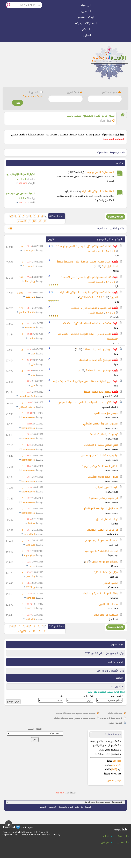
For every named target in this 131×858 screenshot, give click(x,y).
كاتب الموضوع (104, 239)
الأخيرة (22, 221)
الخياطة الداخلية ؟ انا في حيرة (101, 551)
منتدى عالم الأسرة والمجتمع (99, 115)
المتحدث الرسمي (110, 396)
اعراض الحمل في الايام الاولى (101, 540)
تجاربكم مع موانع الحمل (105, 561)
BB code (116, 761)
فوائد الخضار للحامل (107, 519)
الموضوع (118, 239)
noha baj (114, 598)
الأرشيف (52, 807)
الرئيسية (86, 5)
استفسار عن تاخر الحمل (105, 614)
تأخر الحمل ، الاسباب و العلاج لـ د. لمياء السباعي (84, 402)
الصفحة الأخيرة (95, 251)
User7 (116, 271)
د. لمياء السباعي (110, 407)
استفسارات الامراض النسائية (98, 191)
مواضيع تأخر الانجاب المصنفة (95, 360)
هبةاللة (22, 198)
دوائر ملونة (113, 555)
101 (35, 221)
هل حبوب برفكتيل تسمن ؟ (103, 498)
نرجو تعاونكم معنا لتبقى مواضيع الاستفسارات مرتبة (82, 381)
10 (11, 216)
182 (21, 277)
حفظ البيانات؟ (32, 92)
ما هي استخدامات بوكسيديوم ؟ (100, 466)
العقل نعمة (29, 534)
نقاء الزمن (113, 619)
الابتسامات (116, 765)
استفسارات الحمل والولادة (99, 172)
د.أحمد (116, 343)
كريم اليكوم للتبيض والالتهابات (101, 444)
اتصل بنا (86, 35)
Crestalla (114, 317)
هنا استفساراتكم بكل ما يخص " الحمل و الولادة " (83, 246)
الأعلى (43, 807)
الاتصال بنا (86, 807)
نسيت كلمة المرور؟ (32, 96)
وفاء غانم (30, 297)
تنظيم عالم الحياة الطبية (97, 391)
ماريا (117, 255)
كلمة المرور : (73, 92)
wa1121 (31, 608)
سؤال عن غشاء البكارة (106, 572)
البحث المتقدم (86, 17)
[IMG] (114, 769)
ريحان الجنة (30, 281)
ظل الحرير (113, 577)
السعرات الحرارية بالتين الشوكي (100, 423)
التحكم (86, 29)
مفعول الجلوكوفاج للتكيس (103, 476)
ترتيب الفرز (88, 696)
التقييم (51, 239)
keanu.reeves (111, 417)
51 (40, 221)
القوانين (106, 842)
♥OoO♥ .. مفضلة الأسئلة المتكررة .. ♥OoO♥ (86, 323)
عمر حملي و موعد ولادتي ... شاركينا (91, 307)
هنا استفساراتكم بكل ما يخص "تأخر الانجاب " (86, 277)
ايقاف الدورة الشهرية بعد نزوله (100, 593)
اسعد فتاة (113, 608)
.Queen (114, 566)
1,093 (20, 292)
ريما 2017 (30, 587)
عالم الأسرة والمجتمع (69, 807)
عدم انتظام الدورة (108, 604)
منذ (61, 696)
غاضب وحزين (29, 266)
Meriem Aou (112, 534)
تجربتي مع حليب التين (106, 413)
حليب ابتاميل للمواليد (106, 487)
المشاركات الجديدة (86, 23)
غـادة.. (32, 566)
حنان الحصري (29, 250)
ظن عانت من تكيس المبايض (102, 529)
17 (21, 262)
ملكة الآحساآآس (27, 312)
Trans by (56, 834)
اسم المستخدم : (109, 92)
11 (45, 221)
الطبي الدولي (110, 582)
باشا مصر (30, 576)
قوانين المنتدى (114, 780)
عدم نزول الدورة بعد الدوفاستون (100, 508)
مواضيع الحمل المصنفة (98, 370)
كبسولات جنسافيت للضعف (103, 434)
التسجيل (86, 11)
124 (21, 308)
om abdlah (30, 327)
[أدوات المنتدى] (11, 228)
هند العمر (21, 179)
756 (21, 246)
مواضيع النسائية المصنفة (97, 349)
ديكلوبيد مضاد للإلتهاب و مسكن (99, 455)
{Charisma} (113, 587)
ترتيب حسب (116, 696)
